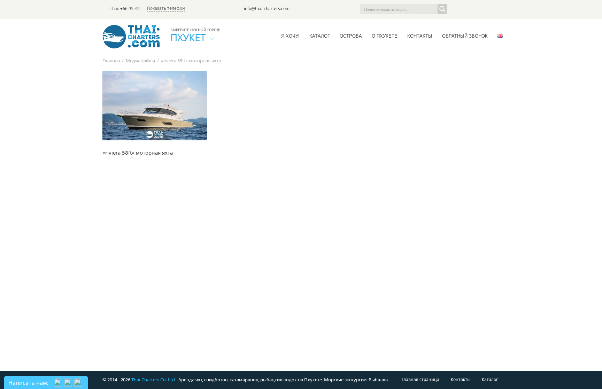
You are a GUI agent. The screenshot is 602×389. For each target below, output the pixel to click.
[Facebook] (475, 9)
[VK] (495, 9)
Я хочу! (290, 36)
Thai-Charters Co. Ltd (153, 379)
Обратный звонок (465, 36)
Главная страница (420, 379)
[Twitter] (465, 9)
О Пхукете (385, 36)
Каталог (319, 36)
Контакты (419, 36)
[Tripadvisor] (456, 9)
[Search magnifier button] (442, 9)
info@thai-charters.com (267, 8)
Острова (351, 36)
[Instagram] (485, 9)
